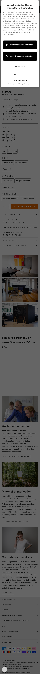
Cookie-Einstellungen (20, 80)
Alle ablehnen (20, 67)
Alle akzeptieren (20, 75)
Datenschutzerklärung (15, 84)
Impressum (28, 84)
